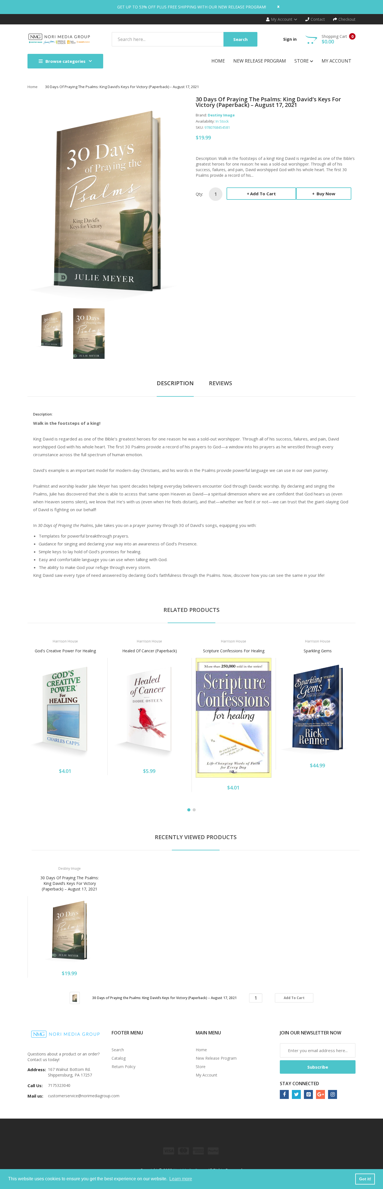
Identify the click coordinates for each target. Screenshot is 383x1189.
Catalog (119, 1058)
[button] (33, 718)
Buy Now (325, 193)
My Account (206, 1075)
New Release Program (216, 1058)
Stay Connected (299, 1083)
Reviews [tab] (220, 383)
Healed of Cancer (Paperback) (149, 650)
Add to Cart (263, 193)
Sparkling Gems (318, 650)
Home (32, 86)
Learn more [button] (180, 1178)
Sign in (290, 39)
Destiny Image (221, 115)
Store (201, 1066)
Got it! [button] (365, 1179)
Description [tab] (175, 383)
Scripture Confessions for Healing (233, 650)
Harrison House (65, 641)
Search (118, 1049)
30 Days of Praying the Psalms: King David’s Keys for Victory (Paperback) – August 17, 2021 (69, 883)
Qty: (199, 194)
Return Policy (123, 1066)
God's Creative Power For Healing (65, 650)
